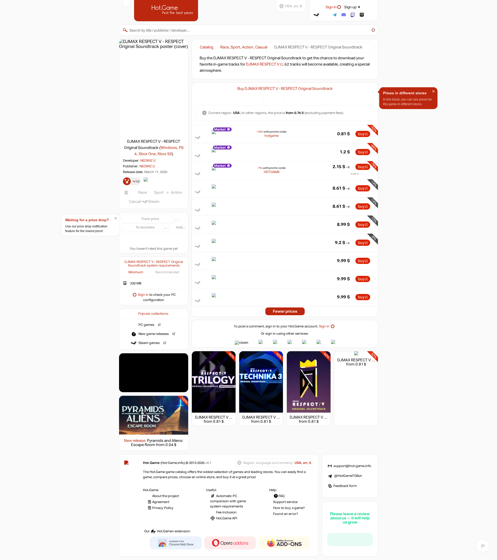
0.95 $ (355, 174)
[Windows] (292, 97)
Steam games (149, 343)
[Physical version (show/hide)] (278, 97)
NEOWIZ (146, 160)
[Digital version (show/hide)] (270, 97)
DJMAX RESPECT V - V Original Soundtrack (327, 417)
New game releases (154, 334)
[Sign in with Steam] (316, 15)
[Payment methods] (256, 97)
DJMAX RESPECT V (263, 64)
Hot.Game (166, 10)
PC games (146, 325)
